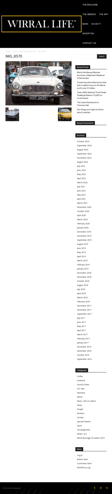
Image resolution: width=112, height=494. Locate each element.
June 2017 (81, 322)
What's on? (82, 434)
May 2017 (81, 326)
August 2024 (82, 149)
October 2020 (83, 211)
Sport (79, 425)
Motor (80, 397)
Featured (81, 380)
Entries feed (82, 459)
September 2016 (84, 359)
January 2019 (83, 268)
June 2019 (81, 248)
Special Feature (84, 421)
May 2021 (81, 194)
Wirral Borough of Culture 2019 (91, 438)
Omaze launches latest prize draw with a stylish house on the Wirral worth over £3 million (92, 85)
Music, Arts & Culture (86, 401)
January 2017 (83, 342)
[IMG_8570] (38, 105)
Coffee (80, 376)
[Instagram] (100, 488)
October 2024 (83, 141)
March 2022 (82, 182)
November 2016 (84, 351)
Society (80, 417)
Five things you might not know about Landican (90, 111)
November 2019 (84, 236)
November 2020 (84, 207)
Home (7, 51)
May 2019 (81, 252)
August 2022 (82, 162)
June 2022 (81, 170)
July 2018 (81, 289)
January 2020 (83, 227)
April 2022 (81, 178)
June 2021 (81, 190)
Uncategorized (83, 429)
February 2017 (83, 338)
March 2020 (82, 219)
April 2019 (81, 256)
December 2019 (84, 231)
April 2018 (81, 293)
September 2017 (84, 314)
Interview (81, 392)
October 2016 (83, 355)
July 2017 (81, 318)
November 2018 (84, 277)
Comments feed (84, 463)
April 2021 (81, 199)
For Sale (80, 388)
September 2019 (84, 240)
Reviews (80, 413)
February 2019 (83, 264)
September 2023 (84, 153)
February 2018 (83, 301)
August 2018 (82, 285)
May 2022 (81, 174)
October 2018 (83, 281)
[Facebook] (94, 488)
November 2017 (84, 309)
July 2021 (81, 186)
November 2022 (84, 157)
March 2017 (82, 334)
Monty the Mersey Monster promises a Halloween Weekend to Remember (90, 75)
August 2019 (82, 244)
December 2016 (84, 346)
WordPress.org (83, 467)
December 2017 (84, 305)
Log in (79, 455)
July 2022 (81, 166)
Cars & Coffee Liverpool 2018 (24, 51)
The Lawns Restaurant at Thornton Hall (88, 103)
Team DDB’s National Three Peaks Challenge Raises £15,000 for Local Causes (91, 95)
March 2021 (82, 203)
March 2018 (82, 297)
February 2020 (83, 223)
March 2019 (82, 260)
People (80, 409)
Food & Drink (83, 384)
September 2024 (84, 145)
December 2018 (84, 273)
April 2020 (81, 215)
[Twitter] (106, 488)
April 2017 (81, 330)
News (79, 405)
